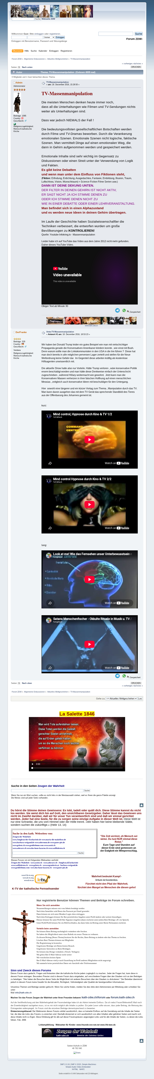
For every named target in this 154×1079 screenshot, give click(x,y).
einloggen (39, 34)
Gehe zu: (100, 698)
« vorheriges (127, 63)
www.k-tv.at (29, 880)
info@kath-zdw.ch (23, 993)
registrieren (54, 34)
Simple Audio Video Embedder (78, 1067)
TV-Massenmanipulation (57, 82)
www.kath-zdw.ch (91, 325)
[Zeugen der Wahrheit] (15, 124)
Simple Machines (89, 1064)
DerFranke (21, 332)
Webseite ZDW (48, 19)
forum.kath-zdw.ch (123, 997)
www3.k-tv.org (28, 875)
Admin (18, 82)
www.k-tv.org (28, 878)
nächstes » (138, 63)
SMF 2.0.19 (64, 1064)
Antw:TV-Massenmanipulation (60, 332)
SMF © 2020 (76, 1064)
